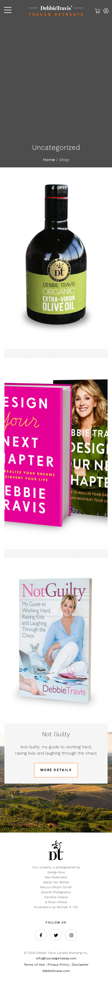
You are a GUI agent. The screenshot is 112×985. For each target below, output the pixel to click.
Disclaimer (80, 964)
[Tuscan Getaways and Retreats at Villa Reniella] (56, 16)
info (39, 958)
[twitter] (56, 935)
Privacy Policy (58, 964)
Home (49, 159)
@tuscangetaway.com (59, 958)
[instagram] (71, 935)
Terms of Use (34, 964)
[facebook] (41, 935)
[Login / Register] (106, 11)
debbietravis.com (56, 971)
